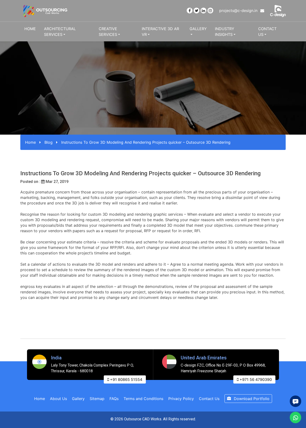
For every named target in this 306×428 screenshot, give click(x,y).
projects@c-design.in (239, 10)
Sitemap (97, 398)
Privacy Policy (181, 398)
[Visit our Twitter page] (196, 10)
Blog (48, 142)
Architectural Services (60, 31)
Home (30, 28)
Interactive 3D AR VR (160, 31)
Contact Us (267, 31)
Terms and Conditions (143, 398)
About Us (58, 398)
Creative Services (108, 31)
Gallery (198, 28)
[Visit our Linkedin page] (203, 10)
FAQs (114, 398)
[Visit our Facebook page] (189, 10)
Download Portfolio (251, 398)
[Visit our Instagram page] (210, 10)
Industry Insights (224, 31)
